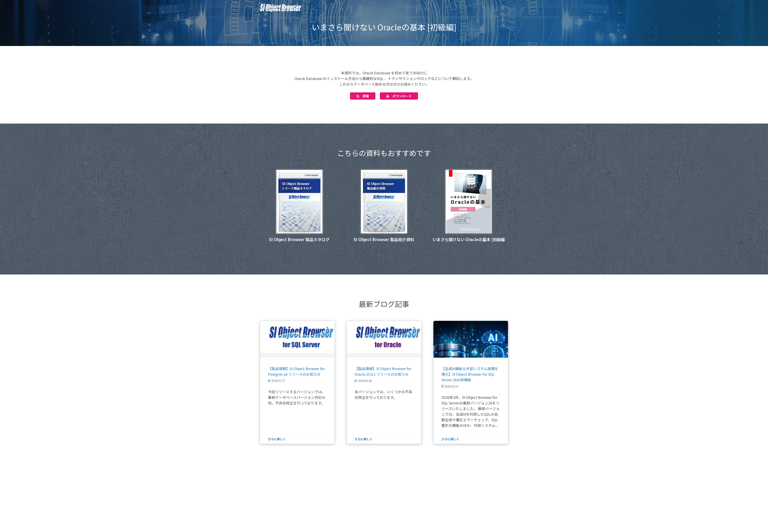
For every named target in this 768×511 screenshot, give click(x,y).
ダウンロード (400, 96)
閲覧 (364, 96)
